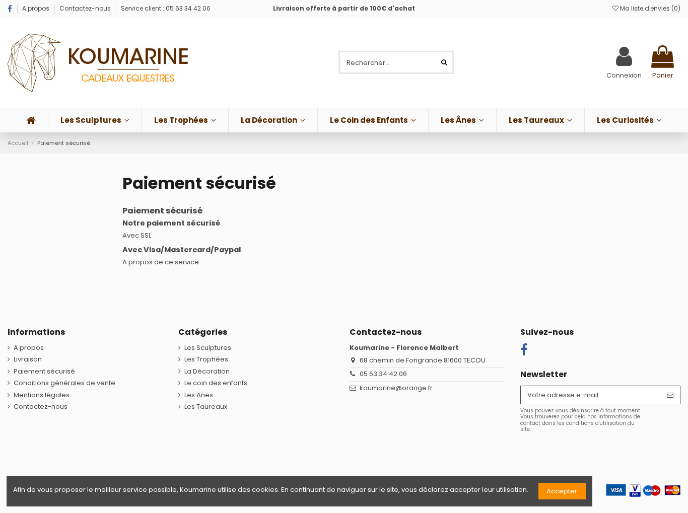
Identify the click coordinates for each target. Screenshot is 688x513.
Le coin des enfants (215, 383)
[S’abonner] (670, 395)
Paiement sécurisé (44, 371)
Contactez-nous (85, 8)
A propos (36, 8)
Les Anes (198, 395)
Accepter (561, 491)
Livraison (28, 359)
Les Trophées (206, 359)
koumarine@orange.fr (396, 388)
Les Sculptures (207, 347)
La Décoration (207, 371)
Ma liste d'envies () (649, 8)
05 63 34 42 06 (383, 374)
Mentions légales (42, 395)
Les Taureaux (205, 406)
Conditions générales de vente (64, 383)
